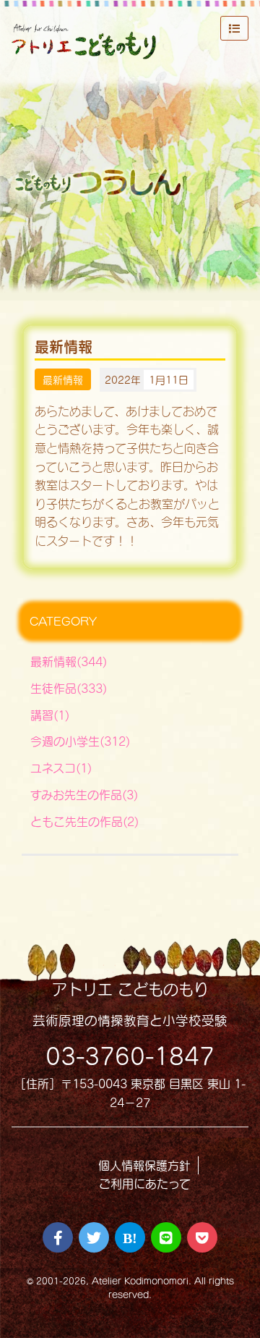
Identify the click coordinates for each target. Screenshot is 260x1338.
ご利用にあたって (145, 1183)
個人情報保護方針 (144, 1165)
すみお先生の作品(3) (84, 794)
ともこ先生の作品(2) (84, 821)
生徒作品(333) (68, 688)
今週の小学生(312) (80, 741)
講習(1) (49, 715)
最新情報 (63, 380)
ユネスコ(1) (61, 768)
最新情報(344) (68, 661)
